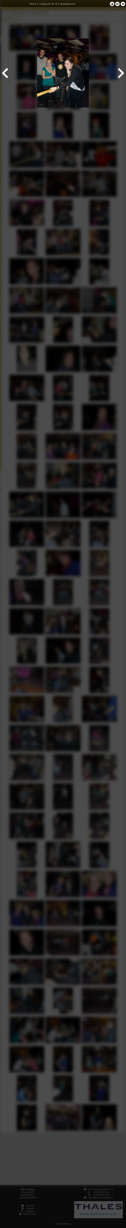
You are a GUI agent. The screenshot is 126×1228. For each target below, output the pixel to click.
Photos (33, 3)
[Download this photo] (112, 4)
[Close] (123, 4)
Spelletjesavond (67, 3)
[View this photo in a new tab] (117, 4)
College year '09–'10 (48, 3)
